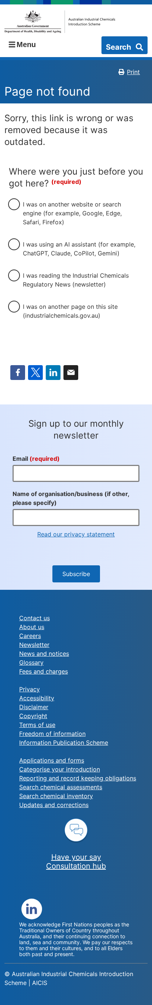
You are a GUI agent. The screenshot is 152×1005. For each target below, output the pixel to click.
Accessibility (36, 698)
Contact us (34, 618)
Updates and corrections (54, 805)
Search (119, 47)
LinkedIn (53, 372)
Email (70, 372)
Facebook (17, 372)
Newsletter (34, 644)
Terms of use (37, 724)
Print (133, 72)
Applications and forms (51, 760)
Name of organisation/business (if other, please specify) (71, 498)
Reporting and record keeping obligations (77, 778)
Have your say (76, 857)
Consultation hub (76, 866)
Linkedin (31, 909)
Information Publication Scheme (63, 742)
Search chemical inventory (56, 796)
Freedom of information (52, 733)
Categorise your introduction (59, 769)
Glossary (31, 662)
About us (31, 627)
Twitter (35, 372)
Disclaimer (33, 707)
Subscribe (76, 574)
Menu (26, 44)
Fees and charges (43, 671)
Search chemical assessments (60, 787)
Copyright (33, 716)
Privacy (29, 689)
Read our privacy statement (76, 534)
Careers (30, 635)
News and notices (44, 653)
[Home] (59, 21)
